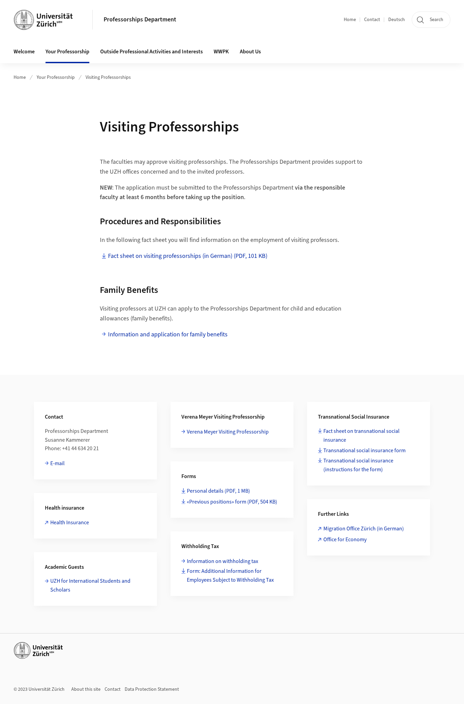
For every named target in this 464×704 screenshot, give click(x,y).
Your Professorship (56, 77)
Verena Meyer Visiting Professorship (228, 432)
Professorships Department (140, 19)
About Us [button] (250, 51)
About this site (86, 689)
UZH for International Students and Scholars (90, 585)
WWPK (221, 51)
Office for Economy (345, 539)
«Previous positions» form (232, 502)
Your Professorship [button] (67, 51)
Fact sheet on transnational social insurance (361, 435)
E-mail (57, 463)
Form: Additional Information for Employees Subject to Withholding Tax (230, 575)
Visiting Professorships (108, 77)
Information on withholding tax (222, 561)
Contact (372, 19)
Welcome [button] (24, 51)
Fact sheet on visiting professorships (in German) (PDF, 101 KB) (187, 256)
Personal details (218, 491)
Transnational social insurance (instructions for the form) (358, 465)
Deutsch (396, 19)
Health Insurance (69, 522)
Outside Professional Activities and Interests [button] (151, 51)
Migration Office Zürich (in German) (363, 528)
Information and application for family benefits (168, 334)
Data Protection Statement (152, 689)
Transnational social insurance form (364, 450)
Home (350, 19)
